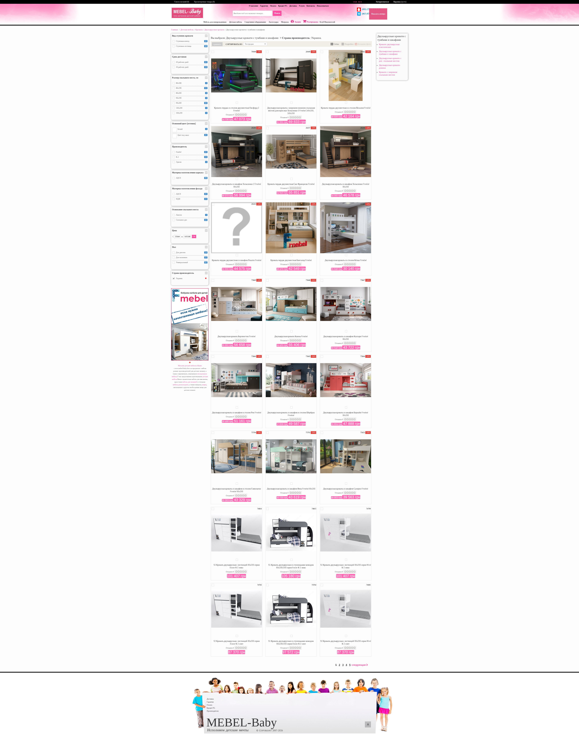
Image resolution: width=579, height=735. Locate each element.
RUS (360, 2)
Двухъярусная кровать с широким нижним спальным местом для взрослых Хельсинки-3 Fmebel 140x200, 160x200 (291, 110)
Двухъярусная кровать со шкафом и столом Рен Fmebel (236, 412)
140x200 (179, 108)
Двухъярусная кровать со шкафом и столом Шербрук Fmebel (291, 414)
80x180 (178, 83)
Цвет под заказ (183, 135)
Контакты (311, 6)
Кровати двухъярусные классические (389, 45)
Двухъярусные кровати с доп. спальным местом (390, 59)
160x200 (179, 113)
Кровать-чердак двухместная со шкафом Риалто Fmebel (236, 260)
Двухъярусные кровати (214, 30)
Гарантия (264, 6)
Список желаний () (181, 2)
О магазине (253, 6)
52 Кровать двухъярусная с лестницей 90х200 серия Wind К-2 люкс (345, 566)
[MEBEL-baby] (187, 18)
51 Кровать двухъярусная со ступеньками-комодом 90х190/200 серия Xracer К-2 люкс (291, 566)
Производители (212, 711)
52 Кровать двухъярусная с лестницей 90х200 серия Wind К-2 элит (345, 642)
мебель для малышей (189, 382)
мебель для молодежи (180, 385)
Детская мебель (187, 30)
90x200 (178, 103)
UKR (355, 2)
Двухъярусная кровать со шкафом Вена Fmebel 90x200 (291, 488)
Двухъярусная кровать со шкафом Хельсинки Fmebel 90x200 (345, 185)
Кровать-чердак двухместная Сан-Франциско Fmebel (291, 184)
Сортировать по (234, 44)
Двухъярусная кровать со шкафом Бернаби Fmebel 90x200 (345, 414)
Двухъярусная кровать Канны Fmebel (291, 336)
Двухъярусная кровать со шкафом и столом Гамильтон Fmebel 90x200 (236, 490)
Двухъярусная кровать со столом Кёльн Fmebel (346, 260)
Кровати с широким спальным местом (388, 73)
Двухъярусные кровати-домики (389, 66)
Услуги (302, 6)
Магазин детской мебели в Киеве (190, 366)
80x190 (178, 88)
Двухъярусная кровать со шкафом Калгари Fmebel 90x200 (345, 337)
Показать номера (378, 14)
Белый (180, 129)
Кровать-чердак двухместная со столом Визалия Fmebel (345, 107)
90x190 (178, 98)
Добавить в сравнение (213, 52)
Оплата (273, 6)
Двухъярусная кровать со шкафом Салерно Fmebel (345, 488)
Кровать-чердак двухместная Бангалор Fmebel (291, 260)
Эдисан (178, 162)
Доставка (293, 6)
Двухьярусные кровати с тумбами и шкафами (390, 52)
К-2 (177, 157)
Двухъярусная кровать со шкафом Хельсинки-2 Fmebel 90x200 (236, 185)
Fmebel (178, 152)
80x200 (178, 93)
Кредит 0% (282, 6)
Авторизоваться (382, 2)
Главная (174, 30)
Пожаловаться (323, 6)
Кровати (199, 30)
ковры (204, 385)
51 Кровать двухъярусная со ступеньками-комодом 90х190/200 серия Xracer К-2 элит (291, 642)
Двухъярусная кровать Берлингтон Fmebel (236, 336)
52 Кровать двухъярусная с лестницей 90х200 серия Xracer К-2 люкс (236, 566)
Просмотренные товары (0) (204, 2)
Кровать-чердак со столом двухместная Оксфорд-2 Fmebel (236, 109)
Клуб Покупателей (327, 22)
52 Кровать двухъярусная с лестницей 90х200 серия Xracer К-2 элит (236, 642)
